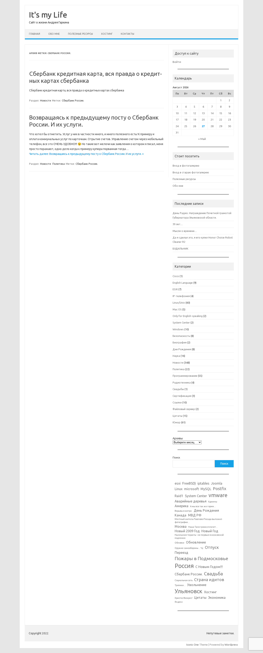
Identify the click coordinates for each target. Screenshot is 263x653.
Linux (178, 489)
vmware (218, 495)
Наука (176, 355)
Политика (58, 163)
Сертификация (182, 395)
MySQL (206, 489)
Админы (212, 501)
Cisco (176, 276)
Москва (181, 526)
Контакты (127, 33)
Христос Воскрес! (184, 598)
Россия (184, 565)
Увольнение (196, 585)
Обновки (179, 542)
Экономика (217, 597)
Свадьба (213, 573)
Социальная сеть (184, 580)
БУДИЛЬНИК (180, 248)
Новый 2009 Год (187, 531)
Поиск (176, 457)
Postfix (219, 488)
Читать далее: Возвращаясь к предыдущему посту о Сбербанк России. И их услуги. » (86, 153)
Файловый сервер (184, 409)
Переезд (181, 552)
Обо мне (54, 33)
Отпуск (212, 547)
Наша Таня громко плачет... (203, 527)
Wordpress (231, 644)
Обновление (196, 542)
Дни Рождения (182, 349)
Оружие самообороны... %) (189, 548)
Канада (180, 515)
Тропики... (180, 585)
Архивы (178, 438)
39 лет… (178, 224)
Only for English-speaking (188, 315)
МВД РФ (194, 515)
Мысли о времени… (185, 230)
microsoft (191, 489)
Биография (180, 342)
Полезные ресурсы (80, 33)
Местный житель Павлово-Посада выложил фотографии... (198, 520)
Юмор (176, 422)
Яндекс (179, 602)
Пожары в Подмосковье (201, 558)
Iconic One (192, 644)
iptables (203, 483)
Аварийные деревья (190, 501)
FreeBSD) (189, 483)
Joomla (216, 483)
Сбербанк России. (73, 100)
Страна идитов (209, 579)
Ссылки (177, 402)
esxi (178, 483)
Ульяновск (188, 591)
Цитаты (177, 415)
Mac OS (177, 309)
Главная (34, 33)
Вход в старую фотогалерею (191, 172)
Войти (177, 61)
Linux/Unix (179, 302)
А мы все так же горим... (203, 506)
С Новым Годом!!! (209, 567)
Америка (181, 506)
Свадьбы (178, 389)
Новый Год (209, 531)
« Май (202, 139)
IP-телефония (181, 296)
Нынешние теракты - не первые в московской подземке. (199, 536)
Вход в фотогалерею (186, 165)
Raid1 (179, 496)
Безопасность (181, 335)
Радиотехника (182, 382)
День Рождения (206, 510)
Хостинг (107, 33)
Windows (178, 329)
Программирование (185, 375)
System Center (181, 322)
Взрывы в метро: (183, 511)
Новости (45, 100)
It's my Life (48, 14)
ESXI (175, 289)
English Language (183, 282)
